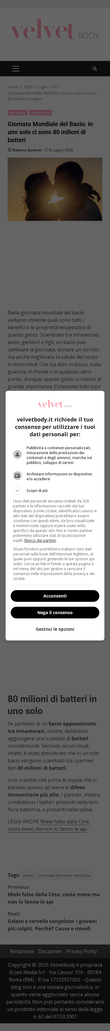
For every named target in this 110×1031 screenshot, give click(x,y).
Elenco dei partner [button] (40, 540)
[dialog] (55, 516)
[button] (55, 490)
